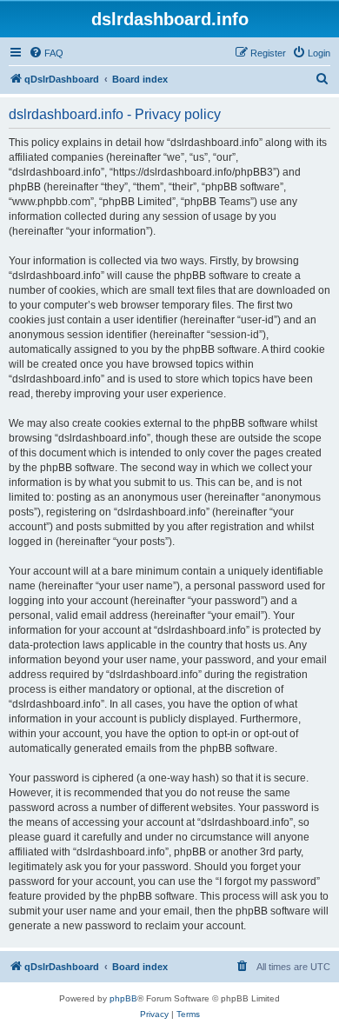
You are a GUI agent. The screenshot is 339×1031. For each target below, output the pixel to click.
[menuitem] (46, 53)
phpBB (123, 998)
